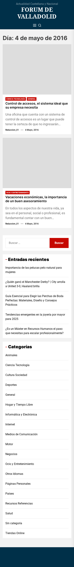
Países (9, 493)
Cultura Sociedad (16, 375)
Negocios (11, 454)
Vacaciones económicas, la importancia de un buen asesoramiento (36, 199)
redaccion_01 (12, 130)
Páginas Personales (18, 483)
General (32, 99)
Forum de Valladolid (37, 13)
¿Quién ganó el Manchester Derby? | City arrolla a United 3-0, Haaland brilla (35, 284)
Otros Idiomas (14, 474)
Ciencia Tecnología (15, 99)
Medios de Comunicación (21, 434)
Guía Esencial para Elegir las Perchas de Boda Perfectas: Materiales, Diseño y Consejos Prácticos (34, 300)
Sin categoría (13, 523)
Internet (10, 424)
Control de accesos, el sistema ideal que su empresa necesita (36, 105)
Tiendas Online (14, 533)
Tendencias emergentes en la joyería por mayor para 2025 (35, 317)
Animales (11, 355)
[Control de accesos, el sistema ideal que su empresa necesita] (37, 69)
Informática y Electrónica (21, 414)
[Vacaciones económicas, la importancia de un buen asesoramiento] (37, 163)
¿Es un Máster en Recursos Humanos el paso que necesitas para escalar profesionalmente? (34, 331)
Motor (9, 444)
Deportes (11, 385)
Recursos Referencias (19, 503)
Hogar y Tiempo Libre (19, 404)
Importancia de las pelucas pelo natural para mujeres (33, 270)
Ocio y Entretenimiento (17, 193)
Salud (9, 513)
